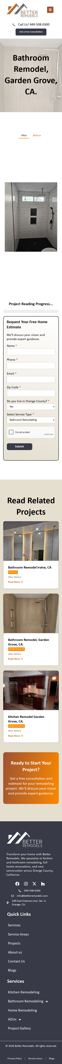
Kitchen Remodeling (23, 992)
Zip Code (14, 387)
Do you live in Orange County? (28, 401)
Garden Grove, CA (16, 649)
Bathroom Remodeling (25, 1001)
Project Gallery (19, 1028)
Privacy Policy (14, 1058)
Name (12, 346)
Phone (12, 359)
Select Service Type (20, 414)
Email (12, 373)
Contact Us (16, 961)
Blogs (12, 970)
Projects (14, 943)
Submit (19, 446)
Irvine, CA (13, 572)
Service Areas (18, 934)
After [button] (24, 135)
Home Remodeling (22, 1010)
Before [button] (37, 135)
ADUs (12, 1019)
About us (15, 952)
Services (14, 925)
